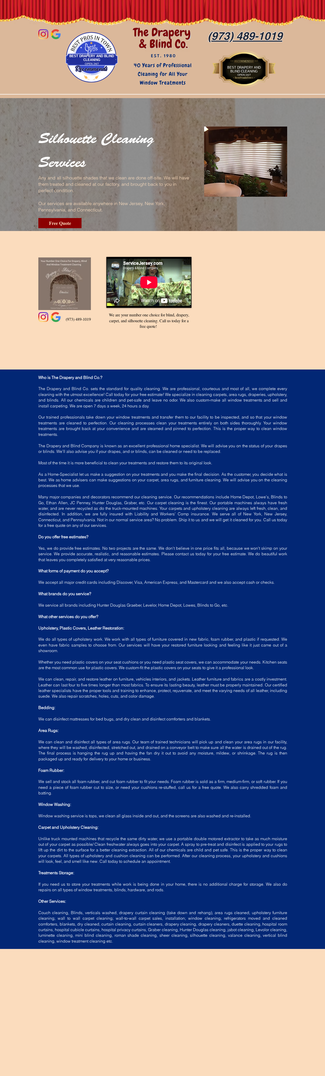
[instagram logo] (43, 34)
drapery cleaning (180, 924)
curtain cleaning (150, 912)
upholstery (82, 639)
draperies (257, 394)
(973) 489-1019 (78, 319)
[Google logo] (56, 34)
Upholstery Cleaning (79, 827)
